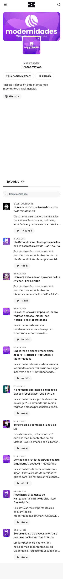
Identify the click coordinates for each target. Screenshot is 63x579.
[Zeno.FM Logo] (31, 4)
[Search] (59, 4)
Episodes (15, 181)
